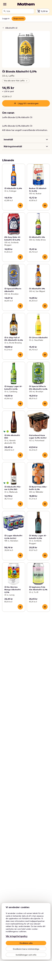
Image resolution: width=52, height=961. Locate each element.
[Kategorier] (4, 4)
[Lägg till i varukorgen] (20, 205)
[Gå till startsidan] (26, 4)
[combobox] (20, 11)
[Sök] (4, 11)
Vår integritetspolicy (16, 936)
